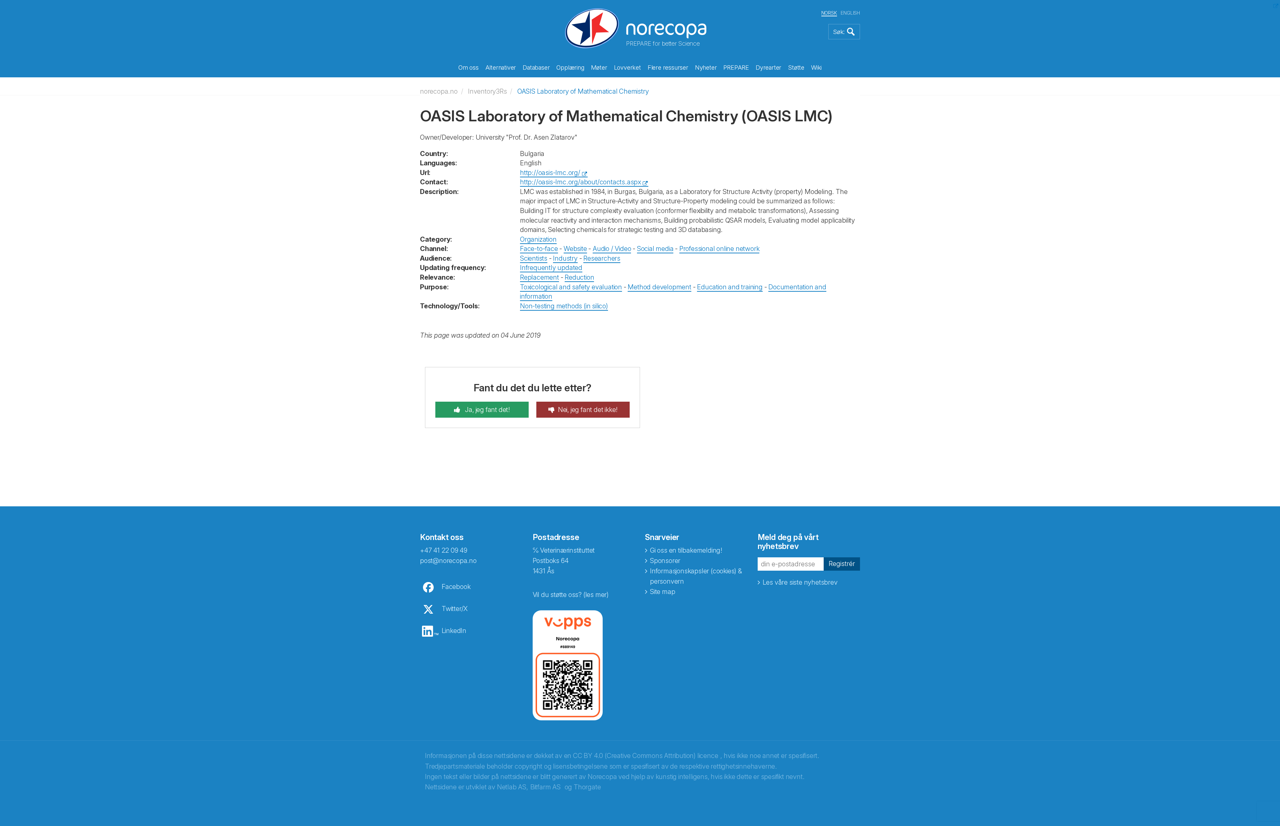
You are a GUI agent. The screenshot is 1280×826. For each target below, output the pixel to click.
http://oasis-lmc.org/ (550, 173)
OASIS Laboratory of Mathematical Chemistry (583, 91)
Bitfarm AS (545, 787)
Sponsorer (665, 561)
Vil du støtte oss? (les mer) (571, 595)
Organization (538, 239)
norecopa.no (439, 91)
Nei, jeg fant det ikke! (588, 410)
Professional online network (719, 249)
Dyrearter (768, 67)
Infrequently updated (551, 268)
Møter (599, 67)
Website (575, 249)
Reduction (579, 277)
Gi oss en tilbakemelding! (686, 550)
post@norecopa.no (448, 561)
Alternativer (500, 67)
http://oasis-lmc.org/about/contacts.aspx (580, 182)
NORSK (829, 13)
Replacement (539, 277)
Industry (565, 258)
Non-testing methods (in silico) (564, 306)
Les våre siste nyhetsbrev (800, 582)
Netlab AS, (512, 787)
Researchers (601, 258)
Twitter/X (455, 609)
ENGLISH (850, 13)
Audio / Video (612, 249)
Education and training (730, 287)
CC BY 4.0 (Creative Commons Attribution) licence (645, 756)
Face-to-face (539, 249)
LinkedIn (454, 631)
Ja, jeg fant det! (487, 410)
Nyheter (706, 67)
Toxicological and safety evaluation (571, 287)
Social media (655, 249)
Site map (662, 592)
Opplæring (570, 67)
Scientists (533, 258)
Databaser (536, 67)
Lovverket (627, 67)
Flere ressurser (668, 67)
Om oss (468, 67)
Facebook (456, 587)
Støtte (796, 67)
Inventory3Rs (487, 91)
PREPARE (736, 67)
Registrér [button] (842, 564)
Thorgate (587, 787)
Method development (659, 287)
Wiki (816, 67)
